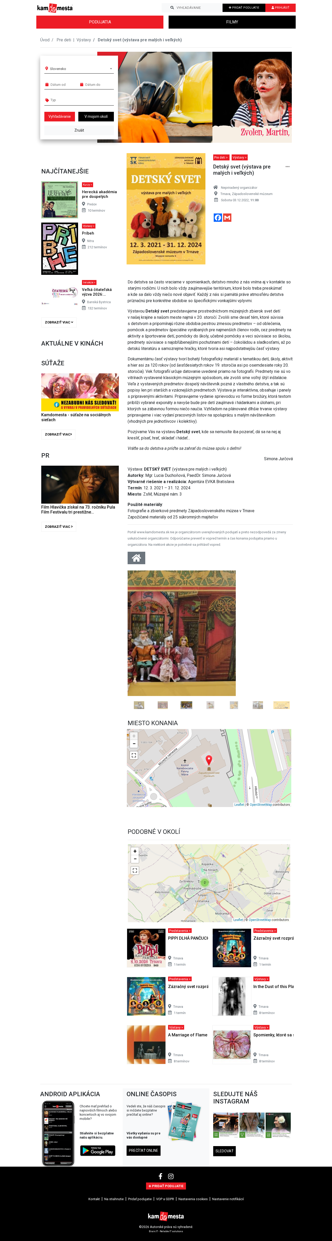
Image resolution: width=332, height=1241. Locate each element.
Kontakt (94, 1184)
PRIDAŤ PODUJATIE (245, 7)
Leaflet (239, 789)
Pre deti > (221, 157)
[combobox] (81, 68)
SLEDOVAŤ (224, 1136)
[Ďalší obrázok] (280, 632)
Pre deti (64, 39)
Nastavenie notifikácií (228, 1184)
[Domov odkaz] (136, 559)
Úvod (45, 39)
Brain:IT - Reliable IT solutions (166, 1215)
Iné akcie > (89, 282)
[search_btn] (172, 8)
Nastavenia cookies (193, 1184)
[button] (277, 97)
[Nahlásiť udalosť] (287, 166)
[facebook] (161, 1161)
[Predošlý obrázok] (140, 632)
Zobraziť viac (58, 322)
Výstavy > (88, 226)
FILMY (232, 22)
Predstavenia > (180, 915)
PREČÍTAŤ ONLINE (143, 1135)
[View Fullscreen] (134, 740)
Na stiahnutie (114, 1184)
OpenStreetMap (261, 789)
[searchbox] (70, 99)
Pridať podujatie (140, 1184)
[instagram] (171, 1161)
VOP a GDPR (165, 1184)
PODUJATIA (100, 22)
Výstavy (84, 39)
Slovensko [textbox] (58, 69)
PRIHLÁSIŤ (281, 7)
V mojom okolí (96, 116)
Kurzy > (87, 184)
